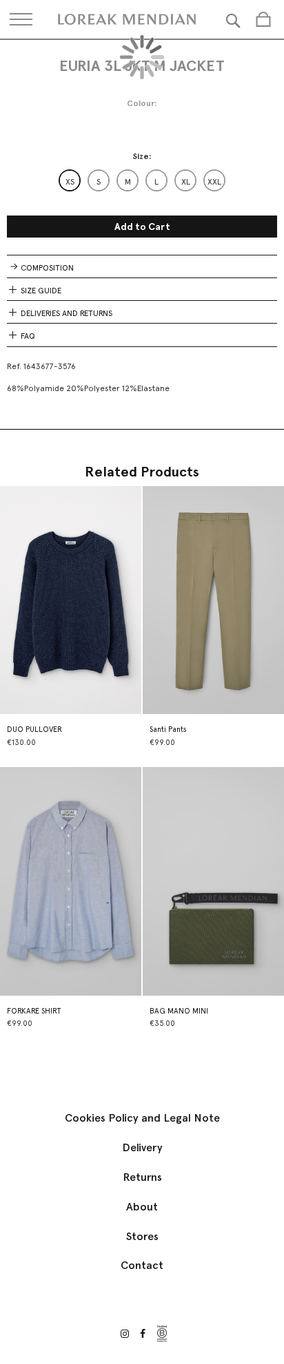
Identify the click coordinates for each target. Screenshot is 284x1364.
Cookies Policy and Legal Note (142, 1117)
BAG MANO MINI (179, 1011)
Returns (142, 1177)
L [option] (156, 182)
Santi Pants (168, 729)
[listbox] (142, 180)
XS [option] (69, 182)
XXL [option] (214, 182)
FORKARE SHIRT (34, 1011)
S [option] (99, 182)
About (142, 1206)
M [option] (128, 182)
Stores (142, 1236)
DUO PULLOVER (34, 729)
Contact (142, 1265)
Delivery (142, 1147)
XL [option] (185, 182)
